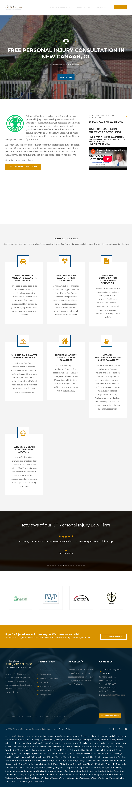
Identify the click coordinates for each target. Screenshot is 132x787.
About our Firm (31, 716)
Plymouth (120, 764)
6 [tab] (60, 565)
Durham (117, 743)
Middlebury (19, 757)
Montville (67, 757)
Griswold (58, 750)
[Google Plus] (120, 729)
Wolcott (15, 781)
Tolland (20, 774)
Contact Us (101, 7)
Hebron (117, 750)
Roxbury (78, 767)
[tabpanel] (66, 545)
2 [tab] (50, 565)
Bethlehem (121, 736)
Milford (50, 757)
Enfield (105, 747)
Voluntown (67, 774)
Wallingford (78, 774)
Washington (97, 774)
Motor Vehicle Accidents (48, 670)
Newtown (92, 760)
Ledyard (46, 753)
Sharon (110, 767)
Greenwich (48, 750)
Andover (44, 736)
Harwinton (108, 750)
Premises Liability (46, 686)
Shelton (117, 767)
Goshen (32, 750)
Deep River (102, 743)
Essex (111, 747)
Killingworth (27, 753)
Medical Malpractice (47, 690)
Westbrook (46, 778)
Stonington (92, 771)
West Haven (35, 778)
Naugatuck (84, 757)
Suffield (110, 771)
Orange (76, 764)
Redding (50, 767)
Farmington (10, 750)
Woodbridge (24, 781)
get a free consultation (25, 166)
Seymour (102, 767)
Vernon (58, 774)
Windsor (112, 778)
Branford (27, 740)
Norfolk (100, 760)
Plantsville (111, 764)
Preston (26, 767)
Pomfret (9, 767)
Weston (54, 778)
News (94, 7)
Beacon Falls (88, 736)
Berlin (97, 736)
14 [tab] (81, 565)
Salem (86, 767)
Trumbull (39, 774)
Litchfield (61, 753)
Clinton (8, 743)
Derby (110, 743)
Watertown (10, 778)
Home (52, 7)
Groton (66, 750)
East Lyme (67, 747)
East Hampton (31, 747)
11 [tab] (73, 565)
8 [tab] (66, 565)
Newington (82, 760)
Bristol (58, 740)
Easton (89, 747)
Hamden (90, 750)
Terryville (118, 771)
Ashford (60, 736)
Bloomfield (10, 740)
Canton (103, 740)
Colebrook (28, 743)
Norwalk (29, 764)
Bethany (104, 736)
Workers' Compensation (49, 678)
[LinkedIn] (114, 729)
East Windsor (79, 747)
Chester (119, 740)
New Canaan (107, 757)
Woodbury (39, 781)
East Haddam (18, 747)
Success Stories (83, 7)
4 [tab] (55, 565)
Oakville (46, 764)
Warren (87, 774)
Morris (76, 757)
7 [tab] (63, 565)
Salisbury (93, 767)
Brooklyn (77, 740)
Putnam (42, 767)
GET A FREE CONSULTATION (113, 636)
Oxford (83, 764)
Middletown (41, 757)
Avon (66, 736)
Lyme (69, 753)
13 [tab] (79, 565)
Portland (18, 767)
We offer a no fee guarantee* (106, 137)
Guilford (73, 750)
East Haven (57, 747)
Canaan (96, 740)
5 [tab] (58, 565)
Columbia (48, 743)
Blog (54, 716)
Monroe (58, 757)
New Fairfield (119, 757)
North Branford (112, 760)
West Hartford (22, 778)
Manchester (86, 753)
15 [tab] (84, 565)
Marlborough (116, 753)
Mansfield (97, 753)
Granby (39, 750)
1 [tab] (48, 565)
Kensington (10, 753)
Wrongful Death (45, 695)
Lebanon (38, 753)
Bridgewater (48, 740)
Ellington (97, 747)
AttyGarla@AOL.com (115, 695)
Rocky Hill (69, 767)
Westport (63, 778)
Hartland (99, 750)
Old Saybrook (66, 764)
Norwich (37, 764)
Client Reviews (44, 716)
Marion (105, 753)
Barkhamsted (76, 736)
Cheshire (111, 740)
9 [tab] (68, 565)
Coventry (67, 743)
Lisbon (54, 753)
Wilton (94, 778)
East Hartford (45, 747)
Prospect (34, 767)
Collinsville (38, 743)
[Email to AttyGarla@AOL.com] (126, 729)
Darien (93, 743)
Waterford (118, 774)
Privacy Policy (65, 729)
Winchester (103, 778)
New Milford (70, 760)
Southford (59, 771)
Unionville (49, 774)
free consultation (120, 6)
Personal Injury (45, 674)
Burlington (87, 740)
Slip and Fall (44, 682)
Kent (19, 753)
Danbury (85, 743)
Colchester (17, 743)
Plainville (100, 764)
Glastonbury (22, 750)
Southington (71, 771)
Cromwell (76, 743)
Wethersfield (74, 778)
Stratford (102, 771)
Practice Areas (61, 7)
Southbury (50, 771)
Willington (85, 778)
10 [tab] (71, 565)
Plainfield (91, 764)
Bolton (19, 740)
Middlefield (30, 757)
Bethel (112, 736)
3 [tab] (53, 565)
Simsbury (18, 771)
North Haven (18, 764)
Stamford (81, 771)
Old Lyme (55, 764)
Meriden (9, 757)
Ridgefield (59, 767)
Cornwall (58, 743)
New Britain (95, 757)
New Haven (36, 760)
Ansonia (52, 736)
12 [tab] (76, 565)
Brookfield (67, 740)
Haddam (82, 750)
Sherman (9, 771)
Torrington (29, 774)
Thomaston (10, 774)
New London (58, 760)
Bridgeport (37, 740)
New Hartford (11, 760)
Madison (76, 753)
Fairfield (118, 747)
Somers (27, 771)
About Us (72, 7)
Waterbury (108, 774)
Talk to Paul (66, 77)
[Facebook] (109, 729)
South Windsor (38, 771)
